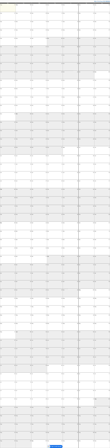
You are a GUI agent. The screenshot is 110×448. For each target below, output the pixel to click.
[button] (107, 1)
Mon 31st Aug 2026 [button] (100, 1)
